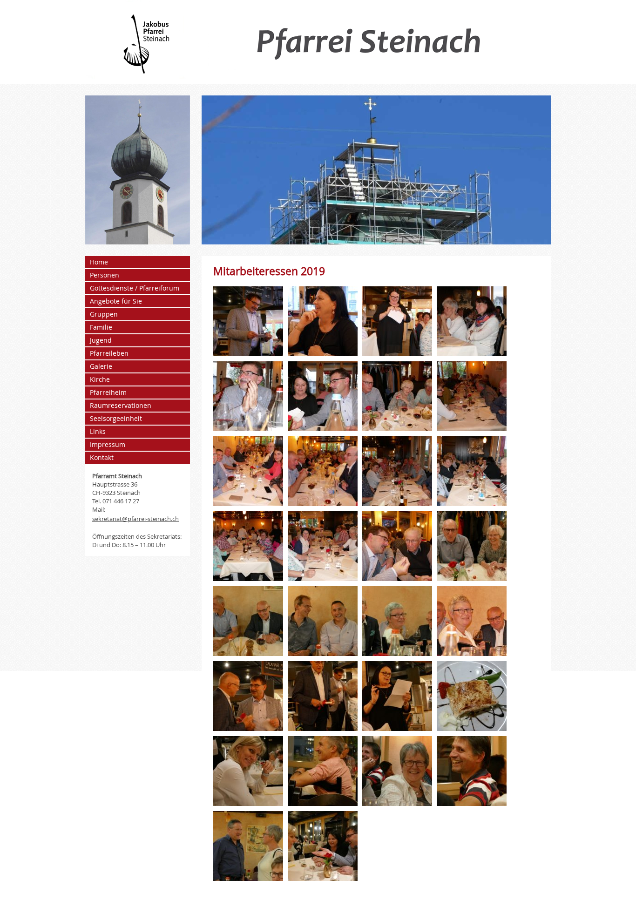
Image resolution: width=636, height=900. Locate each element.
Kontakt (102, 457)
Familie (101, 327)
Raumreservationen (120, 405)
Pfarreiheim (108, 392)
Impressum (107, 444)
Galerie (101, 366)
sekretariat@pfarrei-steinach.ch (135, 518)
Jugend (101, 340)
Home (99, 261)
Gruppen (104, 314)
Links (98, 431)
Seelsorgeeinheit (116, 418)
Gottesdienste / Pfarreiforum (134, 288)
